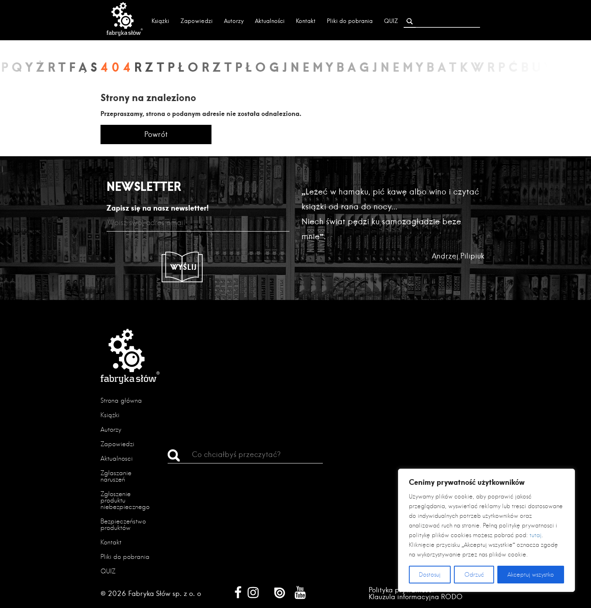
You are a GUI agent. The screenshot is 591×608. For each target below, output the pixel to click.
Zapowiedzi (197, 21)
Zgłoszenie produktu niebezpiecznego (125, 500)
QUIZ (391, 21)
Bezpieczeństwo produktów (123, 524)
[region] (486, 530)
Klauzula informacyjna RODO (416, 596)
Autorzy (234, 21)
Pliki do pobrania (350, 21)
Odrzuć (474, 574)
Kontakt (306, 21)
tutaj (535, 535)
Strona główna (121, 400)
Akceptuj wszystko (530, 574)
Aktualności (270, 21)
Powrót (156, 134)
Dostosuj (430, 574)
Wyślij (183, 267)
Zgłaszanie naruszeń (116, 476)
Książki (160, 21)
